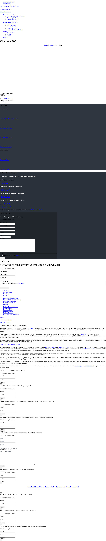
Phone (2, 445)
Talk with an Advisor (5, 12)
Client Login (3, 6)
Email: (2, 229)
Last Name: (3, 225)
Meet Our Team (7, 292)
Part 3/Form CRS (63, 347)
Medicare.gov (78, 366)
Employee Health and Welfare (11, 314)
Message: (2, 238)
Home (45, 45)
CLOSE (2, 431)
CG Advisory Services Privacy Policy (10, 344)
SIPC (32, 328)
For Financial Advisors (13, 6)
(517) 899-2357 (5, 190)
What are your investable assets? (9, 448)
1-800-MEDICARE (89, 366)
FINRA (29, 328)
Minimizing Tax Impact (6, 128)
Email (2, 379)
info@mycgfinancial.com (6, 207)
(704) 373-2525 (8, 99)
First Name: (3, 222)
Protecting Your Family (6, 137)
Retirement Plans (4, 160)
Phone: (2, 232)
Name (2, 376)
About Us (5, 290)
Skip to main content (8, 2)
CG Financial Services (6, 9)
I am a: (2, 235)
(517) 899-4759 (5, 183)
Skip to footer (6, 3)
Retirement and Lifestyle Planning (9, 118)
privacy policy (19, 255)
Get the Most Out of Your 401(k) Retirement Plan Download (53, 487)
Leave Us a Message (5, 451)
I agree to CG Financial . (13, 255)
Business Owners (7, 308)
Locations (50, 45)
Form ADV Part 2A (50, 347)
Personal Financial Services (10, 298)
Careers (5, 295)
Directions (2, 102)
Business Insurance (8, 313)
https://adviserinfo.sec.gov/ (88, 348)
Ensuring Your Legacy (6, 147)
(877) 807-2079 (5, 203)
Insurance (5, 304)
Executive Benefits (5, 169)
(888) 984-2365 (5, 197)
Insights (2, 317)
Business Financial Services (10, 307)
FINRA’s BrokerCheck (36, 209)
